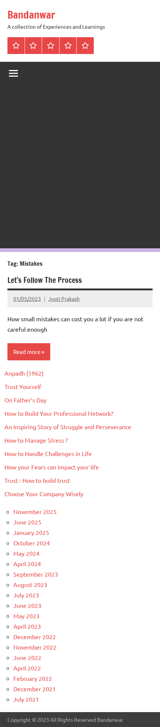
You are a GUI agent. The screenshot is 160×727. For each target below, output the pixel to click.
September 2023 (35, 574)
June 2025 (27, 522)
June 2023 (27, 605)
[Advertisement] (80, 168)
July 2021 (26, 699)
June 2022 (27, 657)
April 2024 (27, 563)
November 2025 (35, 511)
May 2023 (26, 615)
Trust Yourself (22, 386)
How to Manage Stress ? (36, 440)
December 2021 (34, 688)
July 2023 (26, 595)
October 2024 (31, 542)
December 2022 (34, 636)
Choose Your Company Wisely (43, 493)
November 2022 (35, 647)
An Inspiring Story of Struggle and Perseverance (67, 426)
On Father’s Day (25, 400)
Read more (27, 351)
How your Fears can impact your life (51, 467)
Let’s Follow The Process (44, 280)
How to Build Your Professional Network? (58, 413)
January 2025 (31, 532)
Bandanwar (31, 14)
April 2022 (27, 668)
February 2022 (32, 678)
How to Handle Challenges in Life (48, 453)
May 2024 (26, 553)
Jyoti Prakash (64, 298)
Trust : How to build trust (37, 480)
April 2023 (27, 626)
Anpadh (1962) (24, 373)
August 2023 (30, 584)
